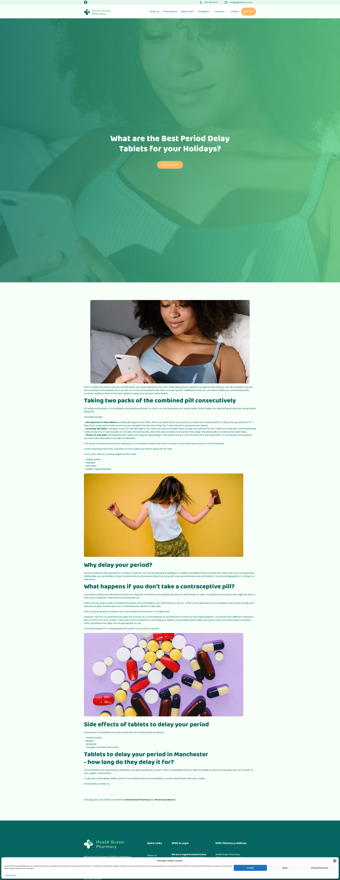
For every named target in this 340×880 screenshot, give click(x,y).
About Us (154, 11)
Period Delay (90, 783)
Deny (285, 867)
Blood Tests (187, 11)
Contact (234, 11)
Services (219, 11)
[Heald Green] (97, 12)
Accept (250, 867)
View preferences (319, 867)
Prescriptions (170, 11)
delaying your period (185, 387)
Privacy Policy (10, 875)
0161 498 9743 (210, 2)
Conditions (203, 11)
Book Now (248, 11)
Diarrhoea (91, 465)
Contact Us (103, 783)
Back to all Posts (170, 164)
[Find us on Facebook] (85, 2)
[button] (334, 860)
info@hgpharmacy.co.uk (241, 2)
